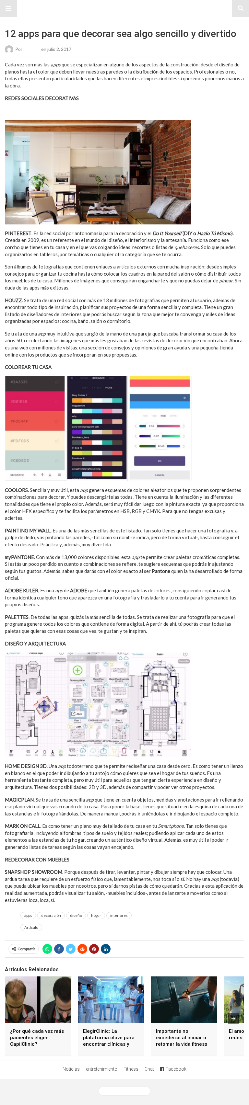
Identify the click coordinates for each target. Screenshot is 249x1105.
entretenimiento (101, 1069)
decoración (51, 915)
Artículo (31, 927)
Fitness (131, 1069)
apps (28, 915)
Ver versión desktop (127, 1091)
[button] (8, 8)
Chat (149, 1069)
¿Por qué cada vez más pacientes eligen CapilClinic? (37, 1037)
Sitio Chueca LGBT (124, 8)
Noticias (71, 1069)
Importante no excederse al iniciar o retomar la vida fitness (181, 1037)
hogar (96, 915)
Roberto (31, 49)
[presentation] (233, 1018)
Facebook (176, 1069)
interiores (119, 915)
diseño (76, 915)
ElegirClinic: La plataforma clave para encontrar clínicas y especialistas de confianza (109, 1044)
